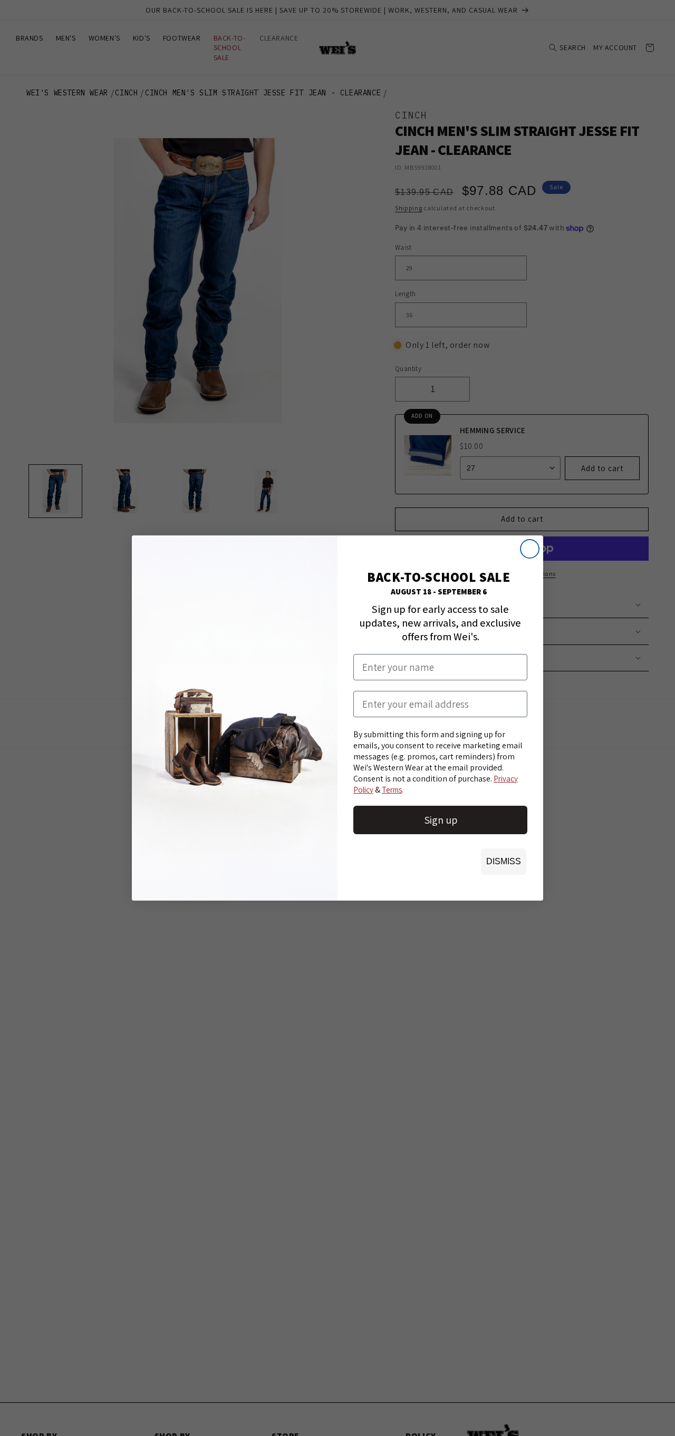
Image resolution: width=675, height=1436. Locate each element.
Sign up (440, 820)
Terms (392, 790)
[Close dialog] (529, 549)
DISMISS (503, 861)
